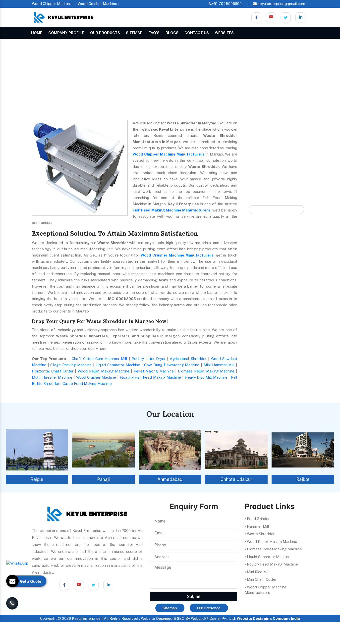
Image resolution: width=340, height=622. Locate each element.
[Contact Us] (12, 602)
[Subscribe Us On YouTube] (79, 585)
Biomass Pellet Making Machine (206, 371)
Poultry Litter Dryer (149, 359)
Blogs (172, 33)
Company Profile (66, 33)
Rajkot (303, 479)
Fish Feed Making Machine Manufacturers (171, 210)
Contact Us (196, 33)
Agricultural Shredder (188, 359)
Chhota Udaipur (236, 479)
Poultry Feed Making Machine (272, 564)
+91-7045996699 (227, 3)
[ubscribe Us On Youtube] (271, 17)
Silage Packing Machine (70, 365)
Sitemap (134, 33)
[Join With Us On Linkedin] (300, 17)
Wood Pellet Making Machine (103, 371)
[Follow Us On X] (286, 17)
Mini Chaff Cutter (261, 579)
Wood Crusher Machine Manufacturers (177, 255)
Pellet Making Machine (154, 371)
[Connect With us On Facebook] (256, 17)
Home (36, 33)
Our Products (105, 33)
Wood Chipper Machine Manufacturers (169, 154)
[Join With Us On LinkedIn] (108, 585)
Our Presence (209, 608)
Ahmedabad (169, 479)
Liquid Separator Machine (118, 365)
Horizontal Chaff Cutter (52, 371)
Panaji (103, 479)
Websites (224, 33)
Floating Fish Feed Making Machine (150, 377)
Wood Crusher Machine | (98, 3)
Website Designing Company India (268, 618)
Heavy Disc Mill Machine (206, 377)
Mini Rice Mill (258, 572)
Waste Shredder (260, 534)
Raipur (37, 479)
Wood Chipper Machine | (53, 3)
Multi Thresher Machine (52, 377)
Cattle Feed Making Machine (87, 383)
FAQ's (154, 33)
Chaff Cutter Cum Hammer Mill (99, 359)
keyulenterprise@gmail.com (281, 3)
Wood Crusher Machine (96, 377)
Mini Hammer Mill (219, 365)
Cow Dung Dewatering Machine (171, 365)
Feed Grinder (258, 519)
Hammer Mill (257, 526)
